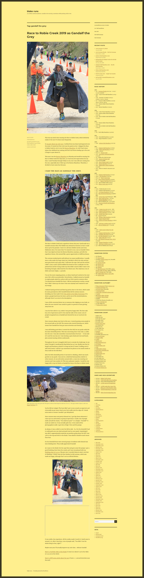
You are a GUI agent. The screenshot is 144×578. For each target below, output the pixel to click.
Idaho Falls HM (102, 237)
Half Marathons (30, 139)
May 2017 (98, 474)
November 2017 (99, 469)
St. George (98, 344)
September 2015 (99, 502)
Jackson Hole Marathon (105, 143)
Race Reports (99, 416)
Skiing (97, 422)
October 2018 (99, 461)
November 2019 (99, 448)
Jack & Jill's (111, 273)
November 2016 (99, 482)
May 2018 (98, 466)
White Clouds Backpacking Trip (108, 392)
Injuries (97, 413)
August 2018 (99, 463)
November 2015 (99, 499)
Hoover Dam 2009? (100, 323)
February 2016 (99, 496)
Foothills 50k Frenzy (104, 234)
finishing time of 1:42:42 (52, 452)
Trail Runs (98, 425)
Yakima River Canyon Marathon (106, 165)
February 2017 (99, 478)
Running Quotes (99, 420)
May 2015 (98, 507)
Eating (97, 406)
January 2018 (99, 467)
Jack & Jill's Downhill (102, 292)
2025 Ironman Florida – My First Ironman (106, 52)
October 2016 (99, 483)
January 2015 (99, 510)
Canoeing (98, 405)
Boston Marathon (70, 148)
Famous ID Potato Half (104, 159)
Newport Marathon (103, 242)
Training (98, 427)
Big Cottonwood (101, 269)
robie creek (33, 144)
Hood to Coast (104, 152)
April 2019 (98, 456)
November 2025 (99, 444)
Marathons (98, 414)
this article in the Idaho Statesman (74, 294)
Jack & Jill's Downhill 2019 (102, 350)
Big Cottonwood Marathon (105, 193)
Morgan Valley (99, 270)
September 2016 (99, 485)
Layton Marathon (103, 212)
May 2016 (98, 491)
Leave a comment (31, 147)
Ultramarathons (99, 431)
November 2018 (99, 459)
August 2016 (99, 486)
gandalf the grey (35, 141)
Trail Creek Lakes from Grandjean (109, 380)
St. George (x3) (102, 272)
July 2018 (98, 464)
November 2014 (99, 511)
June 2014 (98, 513)
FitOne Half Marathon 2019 (102, 70)
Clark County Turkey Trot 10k (106, 230)
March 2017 (98, 477)
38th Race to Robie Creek (105, 244)
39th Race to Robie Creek (105, 223)
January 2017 (99, 480)
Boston (99, 264)
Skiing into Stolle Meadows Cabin (108, 388)
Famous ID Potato (101, 287)
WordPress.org (99, 537)
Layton (113, 269)
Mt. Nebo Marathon (103, 236)
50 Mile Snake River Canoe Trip (108, 386)
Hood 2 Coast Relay (105, 178)
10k (96, 403)
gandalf (29, 141)
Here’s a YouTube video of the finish (56, 552)
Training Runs (99, 428)
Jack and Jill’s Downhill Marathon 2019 (105, 77)
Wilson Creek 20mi (103, 184)
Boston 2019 (99, 352)
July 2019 (98, 453)
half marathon (30, 143)
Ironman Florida (102, 91)
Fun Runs (98, 408)
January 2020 (99, 447)
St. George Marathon (104, 192)
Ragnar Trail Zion (31, 405)
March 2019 (98, 458)
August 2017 (99, 472)
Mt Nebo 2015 (99, 333)
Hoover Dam (101, 265)
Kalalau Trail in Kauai (106, 378)
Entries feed (98, 534)
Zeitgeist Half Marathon (104, 148)
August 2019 (99, 452)
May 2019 (98, 455)
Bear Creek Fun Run (103, 198)
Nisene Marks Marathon (104, 179)
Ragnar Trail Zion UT (105, 181)
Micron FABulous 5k (103, 225)
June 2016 (98, 489)
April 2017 (98, 475)
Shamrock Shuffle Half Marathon (107, 203)
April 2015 (98, 508)
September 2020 (100, 445)
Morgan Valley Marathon (105, 217)
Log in (97, 532)
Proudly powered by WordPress (40, 571)
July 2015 (98, 504)
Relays (97, 419)
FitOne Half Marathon (104, 149)
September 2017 (99, 471)
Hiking (97, 411)
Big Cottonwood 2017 (101, 342)
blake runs (32, 11)
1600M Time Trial (103, 214)
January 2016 (99, 497)
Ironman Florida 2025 (101, 367)
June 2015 (98, 505)
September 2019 (99, 450)
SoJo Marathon (103, 176)
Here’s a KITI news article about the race (57, 558)
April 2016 (98, 493)
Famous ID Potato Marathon (105, 220)
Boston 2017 (99, 341)
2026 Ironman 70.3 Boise (102, 48)
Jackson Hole (101, 275)
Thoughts (98, 424)
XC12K (99, 215)
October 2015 (99, 500)
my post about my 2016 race (55, 144)
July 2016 (98, 488)
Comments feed (99, 536)
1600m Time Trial (103, 196)
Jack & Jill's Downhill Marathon (106, 154)
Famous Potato (104, 259)
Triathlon (98, 430)
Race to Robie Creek (104, 162)
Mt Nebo (105, 270)
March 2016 (98, 494)
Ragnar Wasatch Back (104, 218)
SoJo (97, 272)
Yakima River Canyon (103, 273)
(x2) (103, 264)
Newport (100, 267)
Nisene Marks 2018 (100, 345)
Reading (98, 417)
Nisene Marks (101, 258)
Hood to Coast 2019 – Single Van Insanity (106, 73)
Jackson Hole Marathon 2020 (103, 56)
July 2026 (98, 442)
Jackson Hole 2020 (100, 353)
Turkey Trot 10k (103, 209)
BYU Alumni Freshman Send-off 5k (107, 239)
